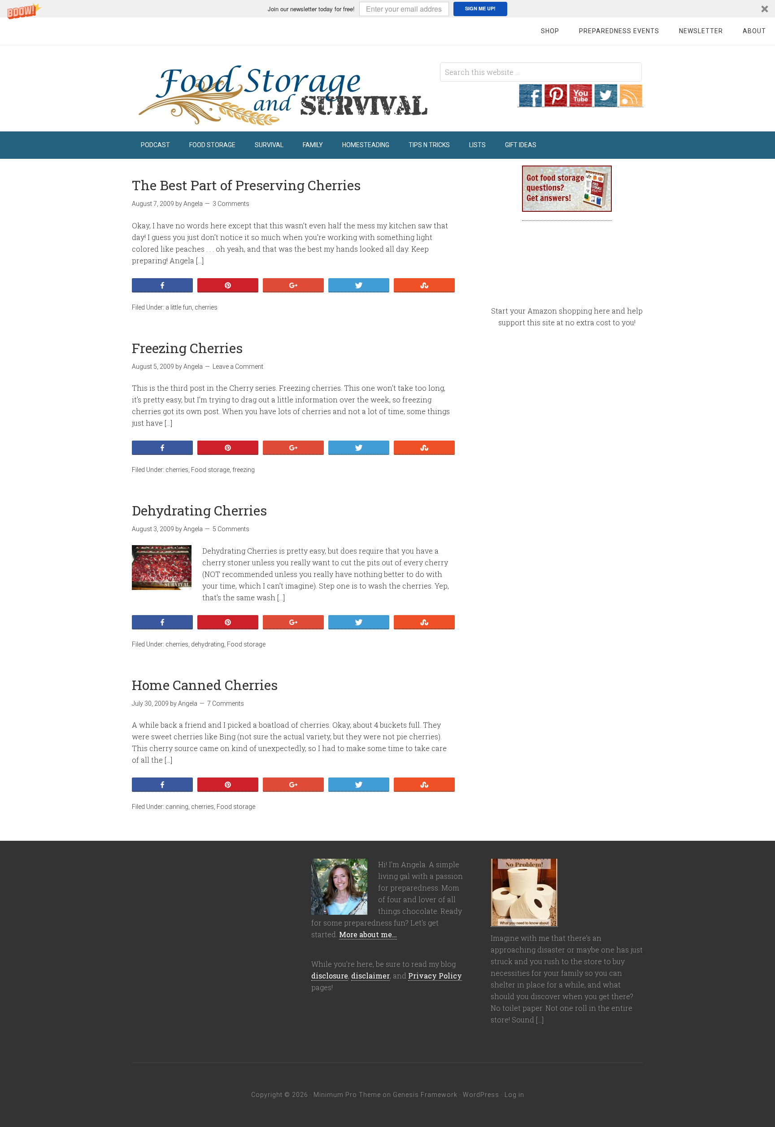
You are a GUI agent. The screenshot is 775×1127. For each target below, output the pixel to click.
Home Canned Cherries (205, 685)
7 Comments (225, 703)
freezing (243, 469)
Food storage (210, 469)
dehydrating (207, 644)
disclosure (329, 975)
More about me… (368, 934)
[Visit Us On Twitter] (605, 102)
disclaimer (370, 975)
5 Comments (231, 529)
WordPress (481, 1094)
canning (176, 806)
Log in (514, 1094)
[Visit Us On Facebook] (530, 102)
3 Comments (231, 203)
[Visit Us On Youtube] (580, 102)
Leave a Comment (238, 366)
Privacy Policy (435, 975)
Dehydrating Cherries (199, 510)
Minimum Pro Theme (347, 1094)
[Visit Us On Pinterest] (555, 102)
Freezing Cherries (187, 348)
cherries (206, 307)
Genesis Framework (425, 1094)
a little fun (178, 307)
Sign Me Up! (480, 8)
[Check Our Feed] (630, 102)
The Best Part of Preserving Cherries (246, 185)
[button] (387, 8)
